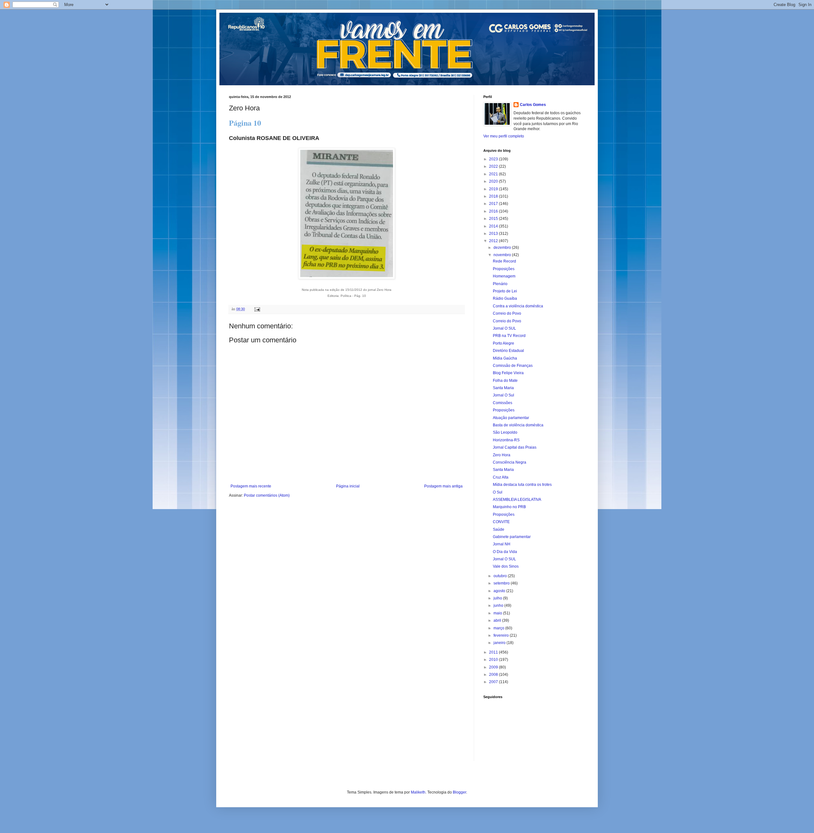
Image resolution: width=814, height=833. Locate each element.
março (499, 628)
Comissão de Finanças (513, 365)
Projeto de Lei (505, 291)
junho (498, 605)
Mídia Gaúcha (505, 358)
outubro (500, 576)
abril (497, 620)
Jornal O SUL (504, 328)
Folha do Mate (505, 380)
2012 (494, 241)
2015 (494, 218)
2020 (494, 181)
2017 (494, 203)
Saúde (498, 529)
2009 (494, 667)
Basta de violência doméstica (518, 425)
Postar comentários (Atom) (267, 495)
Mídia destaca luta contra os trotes (522, 484)
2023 (494, 159)
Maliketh (418, 792)
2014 (494, 226)
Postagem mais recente (251, 486)
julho (498, 598)
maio (498, 613)
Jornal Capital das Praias (514, 447)
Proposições (503, 269)
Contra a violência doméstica (518, 306)
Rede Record (504, 261)
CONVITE (501, 522)
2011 (494, 652)
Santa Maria (503, 388)
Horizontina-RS (506, 440)
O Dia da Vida (505, 552)
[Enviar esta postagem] (257, 309)
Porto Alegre (503, 343)
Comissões (502, 403)
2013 (494, 233)
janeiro (500, 642)
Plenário (500, 284)
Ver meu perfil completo (503, 136)
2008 (494, 674)
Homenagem (504, 276)
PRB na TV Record (509, 335)
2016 (494, 211)
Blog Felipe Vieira (508, 373)
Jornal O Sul (503, 395)
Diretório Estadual (508, 350)
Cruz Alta (500, 477)
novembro (502, 255)
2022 (494, 166)
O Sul (497, 492)
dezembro (502, 247)
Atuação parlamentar (511, 418)
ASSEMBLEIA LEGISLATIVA (517, 499)
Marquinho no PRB (509, 507)
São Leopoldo (505, 432)
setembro (502, 583)
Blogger (459, 792)
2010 (494, 659)
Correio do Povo (507, 313)
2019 (494, 189)
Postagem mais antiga (443, 486)
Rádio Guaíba (505, 298)
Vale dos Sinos (506, 566)
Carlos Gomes (533, 104)
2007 (494, 682)
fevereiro (501, 635)
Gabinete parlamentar (512, 537)
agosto (499, 591)
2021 (494, 174)
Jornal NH (501, 544)
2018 (494, 196)
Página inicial (348, 486)
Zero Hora (501, 455)
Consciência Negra (509, 462)
